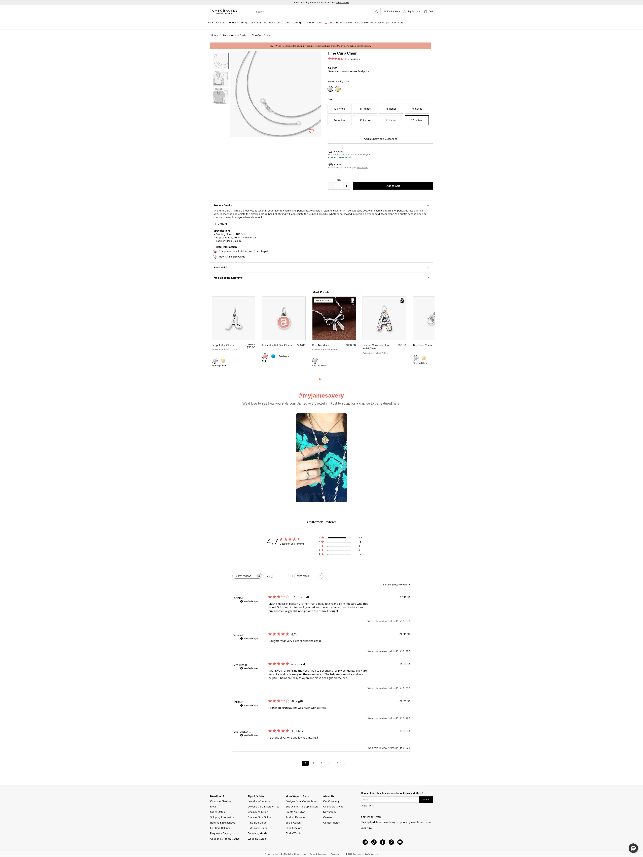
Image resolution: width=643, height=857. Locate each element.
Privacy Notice (367, 805)
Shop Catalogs (293, 828)
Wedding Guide (257, 838)
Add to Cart (393, 186)
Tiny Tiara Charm (423, 345)
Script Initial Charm (223, 345)
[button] (412, 11)
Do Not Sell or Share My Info (293, 853)
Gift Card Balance (220, 828)
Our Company (331, 801)
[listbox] (221, 92)
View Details (342, 2)
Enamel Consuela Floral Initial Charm (376, 346)
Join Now (366, 828)
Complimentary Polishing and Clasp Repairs (244, 251)
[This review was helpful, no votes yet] (401, 621)
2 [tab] (322, 380)
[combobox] (317, 11)
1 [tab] (320, 380)
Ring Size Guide (257, 822)
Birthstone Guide (258, 828)
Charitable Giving (333, 806)
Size (330, 99)
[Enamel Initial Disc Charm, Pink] (265, 356)
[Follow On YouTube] (400, 842)
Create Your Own (295, 812)
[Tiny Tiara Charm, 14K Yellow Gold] (424, 358)
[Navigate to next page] (345, 763)
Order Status (217, 812)
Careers (327, 817)
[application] (266, 97)
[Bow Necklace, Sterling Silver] (315, 361)
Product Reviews (295, 817)
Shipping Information (222, 817)
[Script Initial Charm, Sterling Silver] (215, 361)
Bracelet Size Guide (259, 817)
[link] (309, 22)
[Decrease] (346, 186)
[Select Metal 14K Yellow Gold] (338, 89)
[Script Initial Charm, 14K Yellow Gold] (223, 361)
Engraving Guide (257, 833)
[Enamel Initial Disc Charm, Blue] (273, 356)
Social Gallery (293, 822)
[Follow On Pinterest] (391, 842)
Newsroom (329, 812)
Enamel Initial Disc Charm (277, 345)
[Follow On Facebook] (382, 842)
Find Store (362, 167)
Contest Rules (331, 822)
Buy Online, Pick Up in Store (301, 806)
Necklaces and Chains (235, 35)
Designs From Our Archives (301, 801)
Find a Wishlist (293, 833)
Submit (425, 799)
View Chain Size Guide (231, 256)
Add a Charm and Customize (380, 139)
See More (283, 356)
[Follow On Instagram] (365, 842)
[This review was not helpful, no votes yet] (407, 621)
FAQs (213, 806)
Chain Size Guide (258, 812)
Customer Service (220, 801)
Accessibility (336, 853)
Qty (339, 180)
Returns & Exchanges (222, 822)
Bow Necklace (320, 345)
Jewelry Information (259, 801)
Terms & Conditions (319, 853)
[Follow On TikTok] (374, 842)
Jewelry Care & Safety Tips (263, 806)
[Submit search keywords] (378, 11)
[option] (221, 61)
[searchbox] (244, 575)
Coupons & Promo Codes (224, 838)
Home (214, 35)
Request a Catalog (221, 833)
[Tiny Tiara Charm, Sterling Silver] (415, 358)
